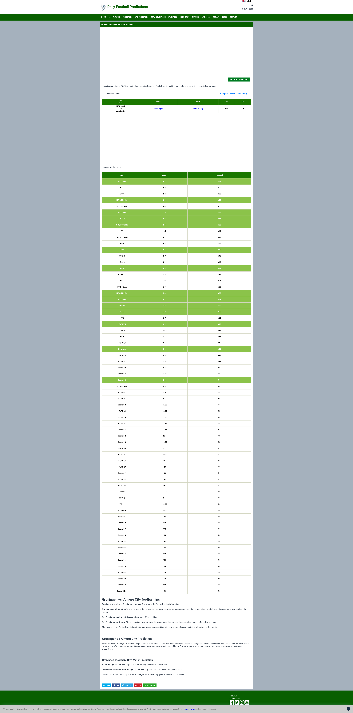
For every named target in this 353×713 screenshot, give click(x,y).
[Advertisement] (176, 52)
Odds (164, 175)
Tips (122, 175)
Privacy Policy (235, 698)
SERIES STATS (184, 17)
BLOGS (224, 17)
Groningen (158, 109)
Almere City (198, 109)
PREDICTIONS (127, 17)
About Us (233, 696)
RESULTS (216, 17)
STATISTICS (172, 17)
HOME (103, 17)
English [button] (248, 1)
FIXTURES (195, 17)
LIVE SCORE (206, 17)
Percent (219, 175)
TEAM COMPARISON (158, 17)
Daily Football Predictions (127, 7)
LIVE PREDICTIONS (141, 17)
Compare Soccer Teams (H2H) (233, 94)
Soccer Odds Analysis (238, 79)
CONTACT (233, 17)
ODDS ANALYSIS (114, 17)
